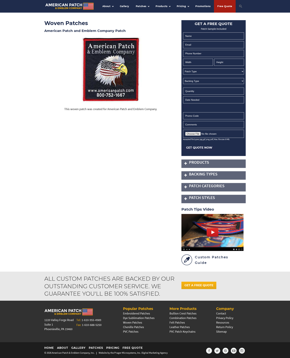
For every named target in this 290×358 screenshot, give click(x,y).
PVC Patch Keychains (183, 331)
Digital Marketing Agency (154, 352)
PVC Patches (130, 331)
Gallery (124, 6)
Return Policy (224, 327)
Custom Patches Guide (211, 260)
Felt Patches (177, 322)
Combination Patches (183, 318)
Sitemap (221, 331)
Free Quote (224, 6)
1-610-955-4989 (91, 320)
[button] (241, 6)
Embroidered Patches (136, 313)
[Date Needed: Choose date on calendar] (186, 105)
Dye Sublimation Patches (139, 318)
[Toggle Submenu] (185, 164)
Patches (141, 6)
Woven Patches (132, 322)
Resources (222, 322)
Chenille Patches (133, 327)
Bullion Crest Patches (183, 313)
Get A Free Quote (198, 285)
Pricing (181, 6)
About (106, 6)
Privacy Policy (224, 318)
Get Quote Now (199, 147)
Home (49, 347)
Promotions (203, 6)
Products (161, 6)
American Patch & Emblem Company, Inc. (73, 352)
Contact (221, 313)
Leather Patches (180, 327)
